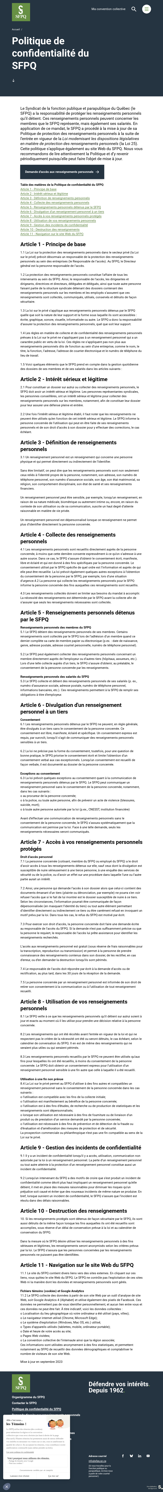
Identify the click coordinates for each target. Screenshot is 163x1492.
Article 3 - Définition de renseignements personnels (55, 198)
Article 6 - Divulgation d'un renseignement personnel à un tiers (62, 211)
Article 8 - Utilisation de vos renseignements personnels (58, 220)
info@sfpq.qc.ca (97, 1460)
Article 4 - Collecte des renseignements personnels (54, 202)
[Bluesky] (131, 1456)
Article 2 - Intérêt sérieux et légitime (44, 193)
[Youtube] (148, 1456)
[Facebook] (123, 1456)
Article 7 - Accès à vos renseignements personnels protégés (61, 216)
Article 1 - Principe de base (38, 189)
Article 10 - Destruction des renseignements (50, 229)
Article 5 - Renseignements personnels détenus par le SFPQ (60, 207)
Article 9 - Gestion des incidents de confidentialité (54, 225)
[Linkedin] (140, 1456)
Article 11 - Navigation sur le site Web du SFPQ (51, 234)
